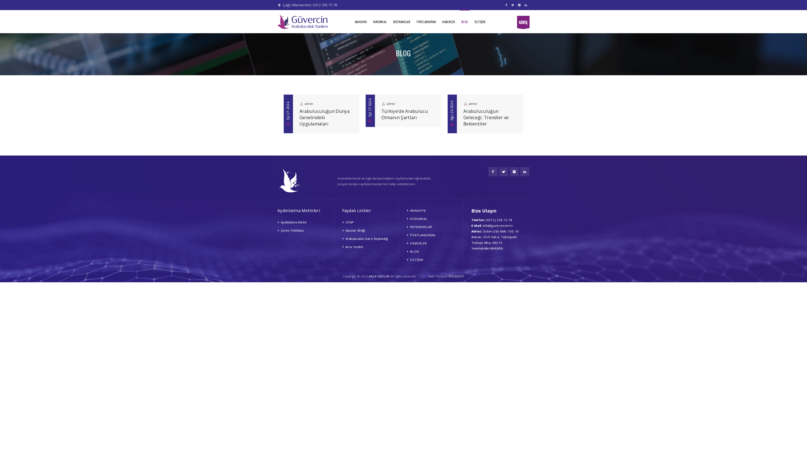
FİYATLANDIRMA (426, 21)
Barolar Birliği (355, 230)
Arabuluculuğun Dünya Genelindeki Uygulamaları (324, 117)
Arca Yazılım (354, 247)
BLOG (464, 21)
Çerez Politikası (292, 230)
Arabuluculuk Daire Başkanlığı (366, 238)
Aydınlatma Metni (294, 222)
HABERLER (448, 21)
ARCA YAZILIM (379, 276)
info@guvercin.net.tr (498, 225)
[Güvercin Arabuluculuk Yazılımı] (302, 21)
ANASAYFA (361, 21)
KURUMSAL (380, 21)
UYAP (349, 222)
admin (309, 104)
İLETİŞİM (480, 21)
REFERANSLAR (401, 21)
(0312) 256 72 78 (499, 220)
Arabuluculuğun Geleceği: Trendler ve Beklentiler (486, 117)
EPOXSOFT (456, 276)
